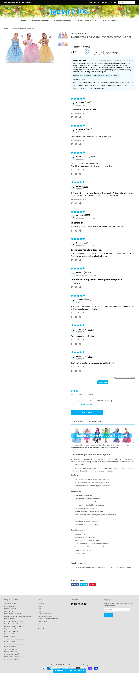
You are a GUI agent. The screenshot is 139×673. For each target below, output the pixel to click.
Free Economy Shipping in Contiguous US (18, 2)
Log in (91, 2)
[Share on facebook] (72, 117)
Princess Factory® (63, 20)
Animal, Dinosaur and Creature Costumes (18, 616)
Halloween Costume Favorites (14, 626)
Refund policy (42, 624)
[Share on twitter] (76, 117)
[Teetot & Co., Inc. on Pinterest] (79, 604)
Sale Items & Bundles (11, 649)
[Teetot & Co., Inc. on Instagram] (82, 604)
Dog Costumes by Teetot (12, 613)
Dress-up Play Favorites (107, 20)
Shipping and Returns (45, 616)
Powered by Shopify (81, 665)
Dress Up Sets (8, 611)
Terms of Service (43, 621)
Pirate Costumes (9, 641)
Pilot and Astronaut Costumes (14, 644)
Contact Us (41, 629)
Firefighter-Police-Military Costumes (16, 624)
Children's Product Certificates (48, 619)
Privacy (40, 626)
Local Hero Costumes (11, 631)
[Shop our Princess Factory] (101, 442)
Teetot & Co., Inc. (68, 665)
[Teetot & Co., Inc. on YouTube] (85, 604)
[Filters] (101, 53)
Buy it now (87, 412)
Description (78, 421)
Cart (114, 2)
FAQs (39, 608)
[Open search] (96, 53)
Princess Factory (9, 606)
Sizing (40, 611)
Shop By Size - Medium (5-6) (13, 657)
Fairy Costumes (9, 619)
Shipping (74, 395)
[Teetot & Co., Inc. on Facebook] (75, 604)
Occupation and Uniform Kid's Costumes (17, 639)
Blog (39, 606)
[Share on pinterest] (80, 117)
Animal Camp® (83, 20)
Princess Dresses (10, 646)
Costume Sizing (95, 421)
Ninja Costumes (9, 636)
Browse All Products (10, 652)
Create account (102, 2)
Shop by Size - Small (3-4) (12, 654)
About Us (41, 603)
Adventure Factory (10, 603)
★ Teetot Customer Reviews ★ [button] (69, 670)
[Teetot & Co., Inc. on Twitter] (72, 604)
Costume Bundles (10, 608)
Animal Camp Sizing (44, 613)
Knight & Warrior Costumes (13, 629)
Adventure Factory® (40, 20)
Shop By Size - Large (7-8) (12, 659)
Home (23, 20)
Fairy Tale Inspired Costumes (13, 621)
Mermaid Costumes (11, 634)
